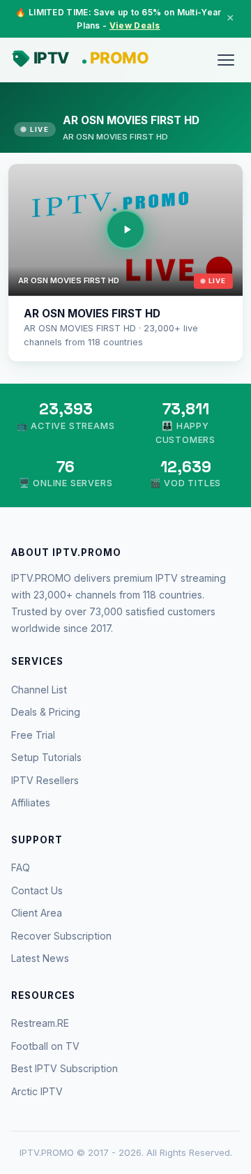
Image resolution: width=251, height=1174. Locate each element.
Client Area (36, 913)
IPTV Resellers (45, 780)
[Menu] (226, 60)
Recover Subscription (61, 936)
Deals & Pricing (45, 712)
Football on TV (45, 1046)
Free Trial (33, 735)
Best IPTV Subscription (64, 1068)
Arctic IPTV (37, 1091)
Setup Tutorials (46, 757)
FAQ (20, 867)
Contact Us (37, 890)
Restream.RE (40, 1023)
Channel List (39, 689)
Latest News (40, 958)
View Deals (134, 25)
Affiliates (30, 802)
